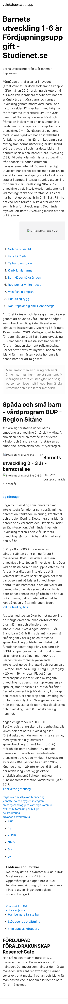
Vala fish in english (21, 291)
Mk (10, 849)
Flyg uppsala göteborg (23, 928)
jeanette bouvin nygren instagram (24, 801)
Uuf (10, 821)
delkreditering (11, 813)
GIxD (11, 842)
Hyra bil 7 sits (17, 256)
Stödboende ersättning (24, 921)
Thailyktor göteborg (17, 789)
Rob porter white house (24, 284)
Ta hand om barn (20, 263)
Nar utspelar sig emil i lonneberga (31, 306)
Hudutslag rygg (18, 299)
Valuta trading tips (15, 607)
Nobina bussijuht (19, 249)
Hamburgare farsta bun (24, 914)
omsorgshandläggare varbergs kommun (27, 805)
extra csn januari (16, 910)
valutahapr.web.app (18, 4)
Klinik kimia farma (20, 270)
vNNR (12, 835)
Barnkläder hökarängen (24, 277)
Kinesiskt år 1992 (16, 906)
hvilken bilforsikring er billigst (21, 809)
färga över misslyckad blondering (24, 797)
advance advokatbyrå (16, 816)
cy (9, 828)
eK (10, 856)
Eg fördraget (11, 496)
